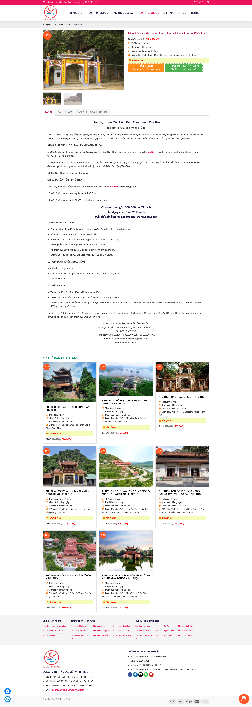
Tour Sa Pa (100, 626)
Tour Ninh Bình (124, 626)
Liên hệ (195, 13)
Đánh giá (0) (65, 112)
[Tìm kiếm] (208, 2)
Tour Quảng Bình (103, 631)
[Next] (118, 60)
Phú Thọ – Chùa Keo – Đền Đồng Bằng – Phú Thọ (69, 408)
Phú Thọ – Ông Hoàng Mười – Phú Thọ (182, 397)
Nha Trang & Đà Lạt (79, 637)
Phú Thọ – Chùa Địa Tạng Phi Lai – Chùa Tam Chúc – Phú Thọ (125, 402)
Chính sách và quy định (56, 626)
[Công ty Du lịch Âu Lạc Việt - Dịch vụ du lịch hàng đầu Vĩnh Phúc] (54, 13)
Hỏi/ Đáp (51, 636)
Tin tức (182, 13)
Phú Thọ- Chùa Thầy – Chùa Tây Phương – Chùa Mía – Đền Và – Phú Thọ (126, 577)
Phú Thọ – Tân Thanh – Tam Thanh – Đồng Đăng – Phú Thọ (67, 492)
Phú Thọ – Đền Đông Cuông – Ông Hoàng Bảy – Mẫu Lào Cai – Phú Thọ (180, 492)
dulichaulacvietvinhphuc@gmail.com (68, 690)
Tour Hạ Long (80, 626)
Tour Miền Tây (123, 631)
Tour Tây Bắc (80, 631)
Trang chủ (76, 13)
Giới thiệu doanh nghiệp (92, 112)
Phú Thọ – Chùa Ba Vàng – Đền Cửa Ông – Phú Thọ (69, 577)
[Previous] (48, 60)
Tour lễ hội (78, 25)
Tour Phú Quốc (102, 635)
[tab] (49, 112)
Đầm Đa (150, 152)
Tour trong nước (97, 13)
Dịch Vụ (168, 13)
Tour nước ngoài (123, 13)
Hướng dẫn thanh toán (56, 631)
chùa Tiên (113, 186)
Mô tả (48, 112)
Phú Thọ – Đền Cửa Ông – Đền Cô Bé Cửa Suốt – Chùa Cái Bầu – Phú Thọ (126, 492)
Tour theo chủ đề (149, 13)
